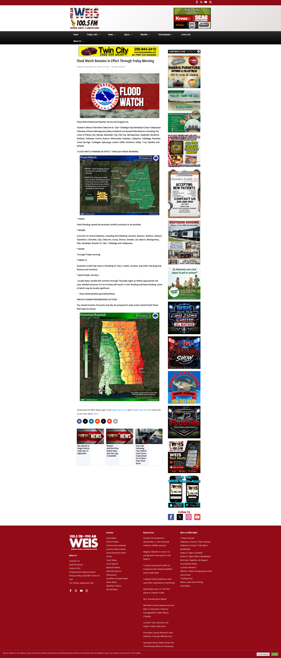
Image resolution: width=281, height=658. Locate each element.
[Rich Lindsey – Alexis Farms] (184, 111)
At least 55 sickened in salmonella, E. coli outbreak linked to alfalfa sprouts (156, 542)
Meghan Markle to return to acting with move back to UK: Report (157, 555)
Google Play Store (139, 409)
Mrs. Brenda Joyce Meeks (155, 599)
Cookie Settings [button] (263, 654)
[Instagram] (86, 590)
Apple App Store (119, 409)
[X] (201, 2)
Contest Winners (188, 567)
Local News (111, 560)
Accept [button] (275, 654)
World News (112, 589)
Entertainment (164, 34)
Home (75, 34)
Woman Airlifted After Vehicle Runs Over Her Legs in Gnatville (113, 450)
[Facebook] (196, 2)
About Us (77, 41)
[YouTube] (205, 2)
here (95, 413)
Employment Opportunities (82, 572)
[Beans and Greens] (184, 150)
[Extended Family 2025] (184, 283)
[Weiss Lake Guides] (184, 387)
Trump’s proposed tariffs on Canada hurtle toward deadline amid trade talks (157, 569)
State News (111, 582)
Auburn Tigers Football (191, 552)
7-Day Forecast (187, 538)
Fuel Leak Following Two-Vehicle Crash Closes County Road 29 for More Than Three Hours (141, 454)
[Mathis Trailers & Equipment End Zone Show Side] (184, 317)
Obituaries (111, 574)
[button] (210, 2)
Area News (111, 538)
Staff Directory (76, 564)
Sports (127, 34)
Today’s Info (92, 34)
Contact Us (74, 561)
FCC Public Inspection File (81, 583)
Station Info (74, 568)
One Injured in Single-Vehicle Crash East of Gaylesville (83, 449)
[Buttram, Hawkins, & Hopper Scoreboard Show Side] (184, 352)
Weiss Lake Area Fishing (191, 582)
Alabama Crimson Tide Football (195, 541)
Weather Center (113, 585)
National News (113, 567)
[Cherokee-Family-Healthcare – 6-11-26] (184, 193)
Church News (112, 541)
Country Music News (116, 549)
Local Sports (112, 563)
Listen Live (185, 34)
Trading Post (186, 578)
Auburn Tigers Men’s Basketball (195, 556)
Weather (144, 34)
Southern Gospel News (117, 578)
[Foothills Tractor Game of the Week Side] (184, 421)
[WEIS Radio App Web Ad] (184, 491)
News (110, 34)
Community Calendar (116, 545)
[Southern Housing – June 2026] (184, 242)
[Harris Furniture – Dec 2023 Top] (184, 71)
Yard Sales (185, 585)
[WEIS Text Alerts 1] (184, 456)
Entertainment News (116, 552)
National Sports (113, 571)
